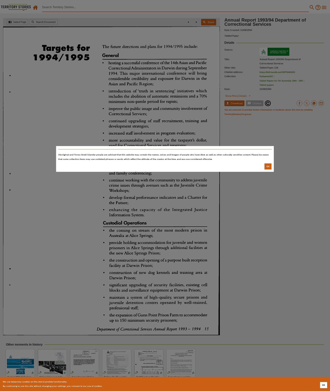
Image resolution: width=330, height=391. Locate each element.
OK (268, 166)
